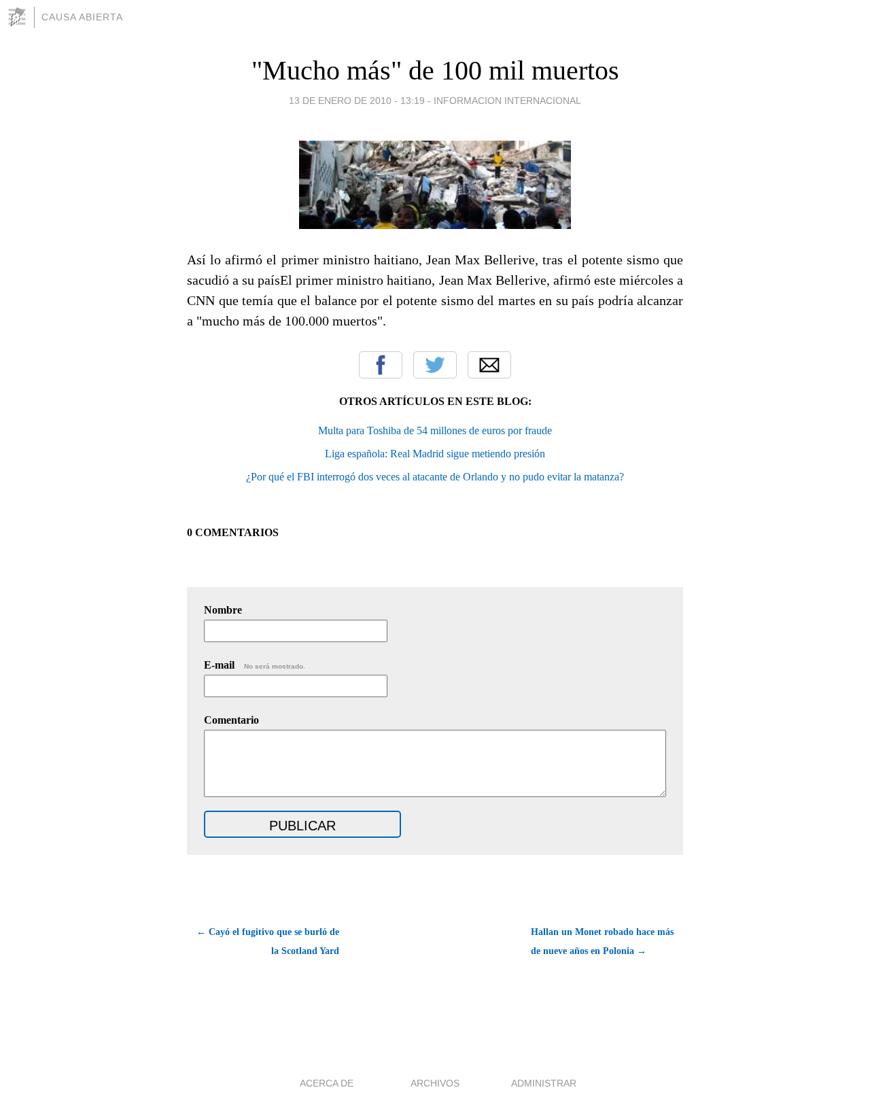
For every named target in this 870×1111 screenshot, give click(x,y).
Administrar (543, 1083)
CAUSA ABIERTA (82, 17)
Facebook (380, 364)
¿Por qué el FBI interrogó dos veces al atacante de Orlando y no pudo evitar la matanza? (435, 476)
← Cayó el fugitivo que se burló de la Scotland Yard (267, 941)
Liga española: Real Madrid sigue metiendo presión (435, 453)
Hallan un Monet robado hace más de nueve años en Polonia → (602, 941)
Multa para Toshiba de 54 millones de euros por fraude (435, 430)
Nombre (223, 610)
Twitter (435, 364)
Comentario (231, 720)
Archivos (435, 1083)
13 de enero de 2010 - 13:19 (357, 100)
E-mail (254, 665)
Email (489, 364)
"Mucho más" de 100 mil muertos (435, 70)
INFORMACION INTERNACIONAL (507, 100)
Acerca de (326, 1083)
